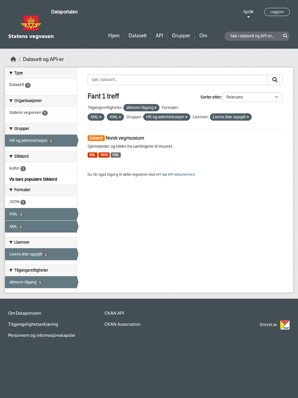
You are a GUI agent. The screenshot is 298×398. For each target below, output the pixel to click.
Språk (248, 11)
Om (203, 36)
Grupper (181, 36)
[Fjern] (155, 108)
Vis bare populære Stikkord (33, 179)
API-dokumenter (181, 174)
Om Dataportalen (24, 313)
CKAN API (114, 313)
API (159, 36)
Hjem (114, 36)
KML (116, 155)
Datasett (138, 36)
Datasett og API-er (43, 59)
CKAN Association (122, 324)
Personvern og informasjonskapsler (41, 335)
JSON (104, 155)
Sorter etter (211, 97)
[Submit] (275, 80)
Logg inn (277, 12)
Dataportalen (64, 12)
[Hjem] (13, 59)
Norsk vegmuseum (125, 138)
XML (92, 155)
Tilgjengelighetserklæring (33, 324)
